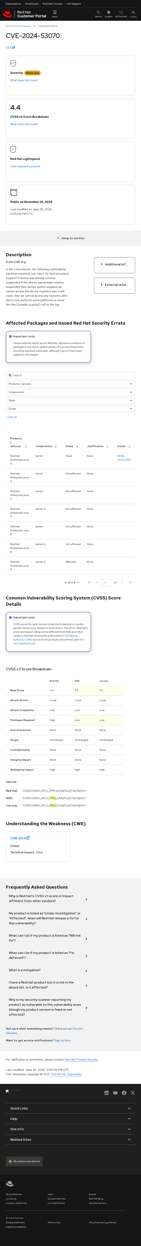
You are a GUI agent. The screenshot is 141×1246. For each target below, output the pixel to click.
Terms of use (54, 1222)
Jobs (50, 1194)
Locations (11, 1198)
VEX (9, 47)
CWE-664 (18, 838)
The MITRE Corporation (66, 1074)
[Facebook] (124, 1094)
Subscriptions (13, 3)
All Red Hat (121, 16)
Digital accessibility (16, 1226)
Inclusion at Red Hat (16, 1203)
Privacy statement (15, 1222)
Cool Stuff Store (56, 1203)
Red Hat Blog (96, 1198)
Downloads (31, 3)
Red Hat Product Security (81, 1059)
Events (92, 1194)
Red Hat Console (52, 3)
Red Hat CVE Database (18, 26)
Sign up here (62, 1040)
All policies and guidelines (102, 1222)
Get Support (74, 3)
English (108, 16)
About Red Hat (14, 1194)
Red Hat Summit (97, 1203)
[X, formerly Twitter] (133, 1094)
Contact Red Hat (57, 1198)
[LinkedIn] (106, 1094)
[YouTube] (115, 1094)
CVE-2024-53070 (47, 26)
